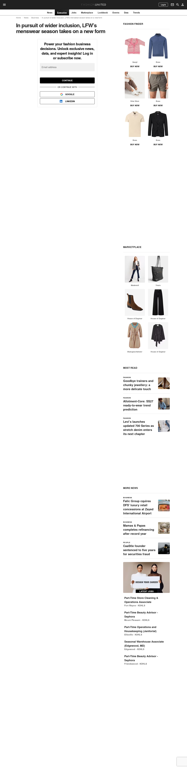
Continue (67, 80)
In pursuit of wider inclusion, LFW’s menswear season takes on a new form (72, 18)
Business (35, 18)
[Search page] (177, 4)
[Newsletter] (172, 4)
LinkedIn (70, 101)
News (26, 18)
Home (18, 18)
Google (69, 94)
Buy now (134, 66)
